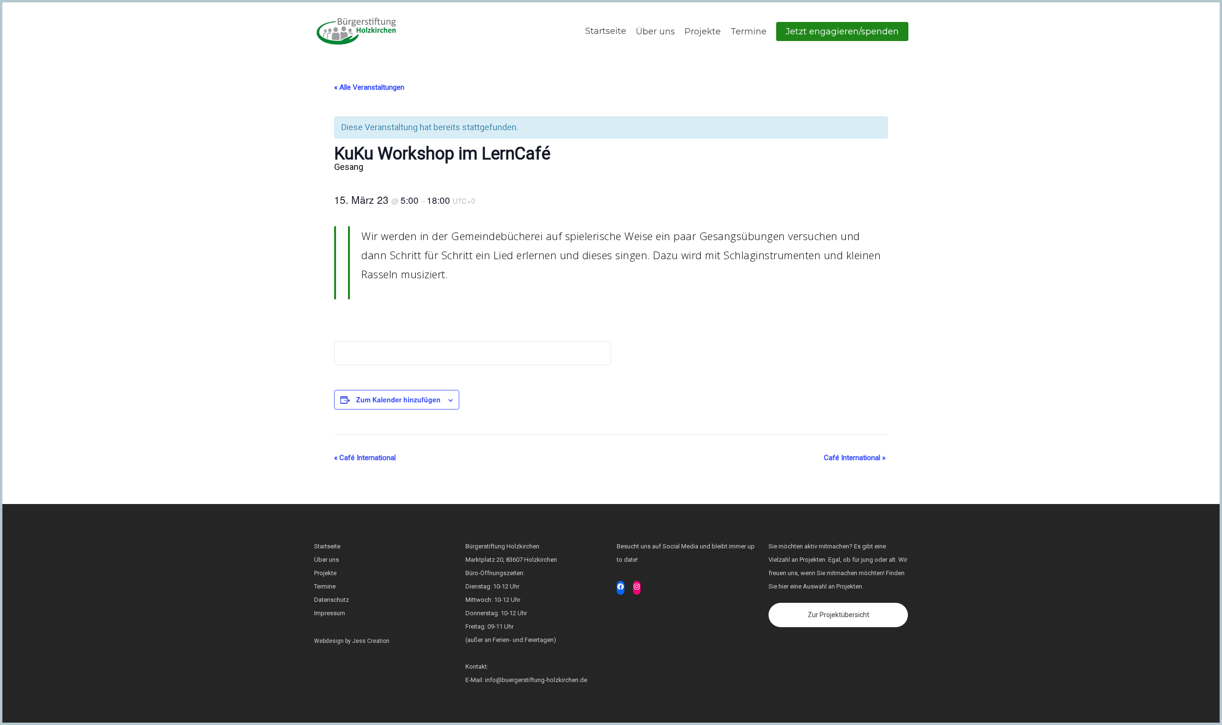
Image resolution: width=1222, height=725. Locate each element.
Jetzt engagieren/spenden (842, 31)
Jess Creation (371, 641)
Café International (365, 457)
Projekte (703, 31)
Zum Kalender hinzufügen (398, 399)
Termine (748, 31)
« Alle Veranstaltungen (369, 87)
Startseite (604, 31)
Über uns (655, 31)
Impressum (329, 613)
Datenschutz (331, 599)
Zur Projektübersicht (838, 615)
